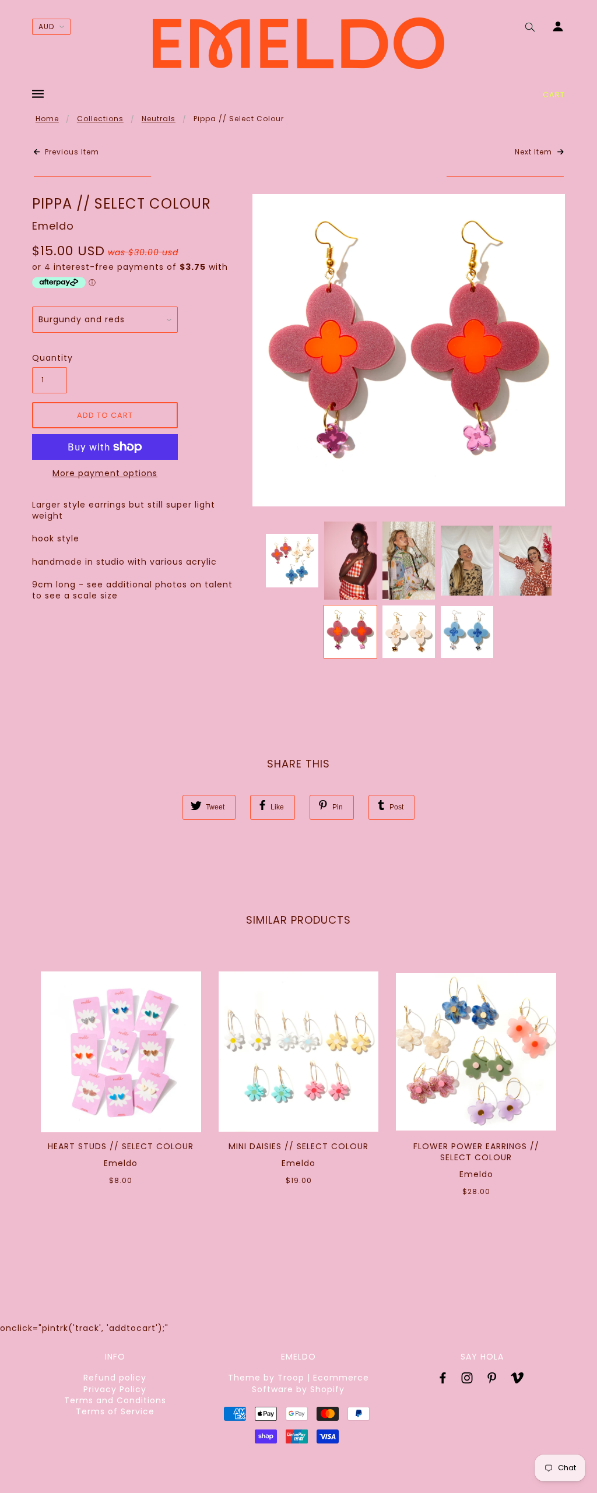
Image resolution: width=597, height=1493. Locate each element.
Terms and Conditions (115, 1400)
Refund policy (114, 1377)
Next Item (534, 152)
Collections (100, 119)
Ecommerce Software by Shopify (310, 1383)
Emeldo (53, 226)
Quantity (49, 358)
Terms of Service (115, 1411)
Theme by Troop (266, 1377)
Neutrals (158, 119)
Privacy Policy (114, 1389)
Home (47, 119)
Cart (554, 94)
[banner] (298, 43)
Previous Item (71, 152)
